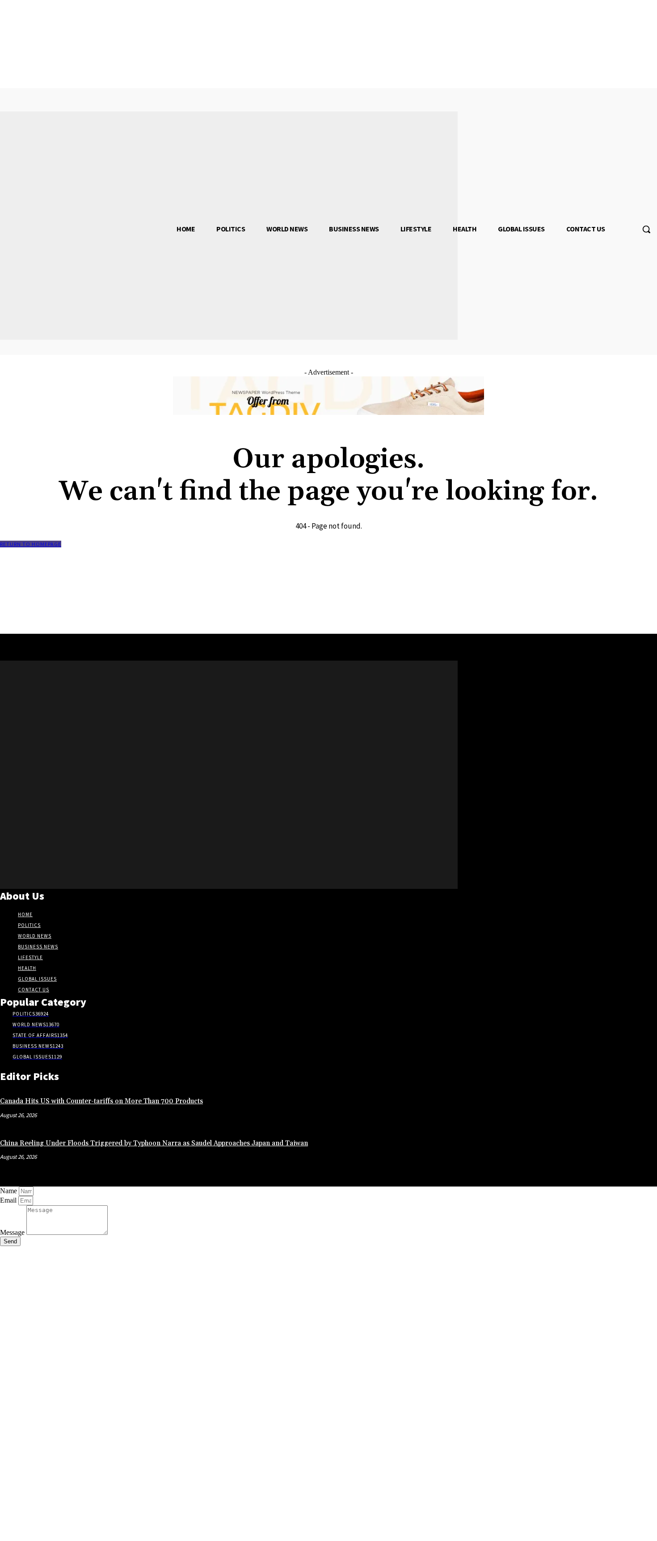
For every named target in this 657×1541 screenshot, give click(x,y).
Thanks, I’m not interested (140, 1529)
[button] (646, 229)
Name (9, 1191)
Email (9, 1200)
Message (13, 1232)
